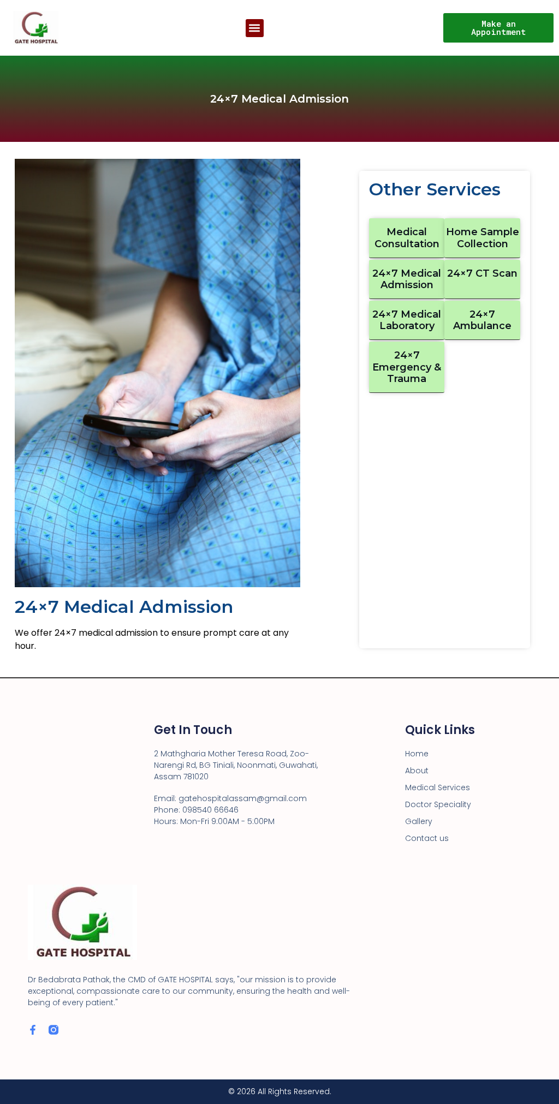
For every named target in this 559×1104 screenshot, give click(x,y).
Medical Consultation (406, 238)
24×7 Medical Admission (406, 279)
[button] (255, 28)
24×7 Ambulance (482, 320)
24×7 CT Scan (482, 273)
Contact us (427, 838)
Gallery (418, 821)
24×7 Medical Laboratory (406, 320)
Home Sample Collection (482, 238)
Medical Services (437, 787)
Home (417, 753)
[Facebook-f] (33, 1030)
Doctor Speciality (438, 804)
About (417, 770)
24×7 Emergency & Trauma (406, 367)
